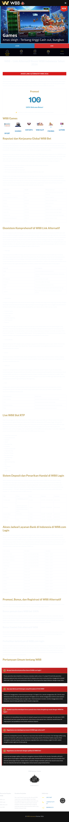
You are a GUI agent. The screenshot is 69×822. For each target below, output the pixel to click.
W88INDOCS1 (50, 807)
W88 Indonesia (31, 816)
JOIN (51, 46)
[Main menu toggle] (65, 3)
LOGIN (17, 46)
